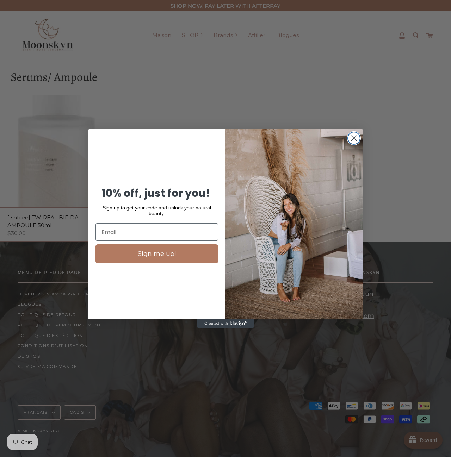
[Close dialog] (354, 138)
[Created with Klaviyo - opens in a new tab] (225, 323)
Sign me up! (157, 254)
